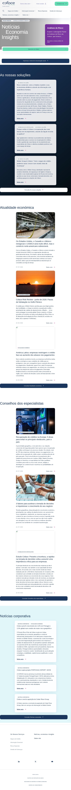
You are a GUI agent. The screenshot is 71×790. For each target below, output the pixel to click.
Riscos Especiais (15, 746)
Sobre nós (37, 738)
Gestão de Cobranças (16, 749)
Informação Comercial (16, 742)
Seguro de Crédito (15, 739)
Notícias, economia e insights (44, 734)
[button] (4, 11)
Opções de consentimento (35, 785)
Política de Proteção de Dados (35, 778)
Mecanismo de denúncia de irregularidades (35, 781)
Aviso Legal (35, 774)
